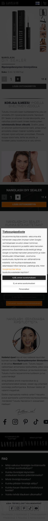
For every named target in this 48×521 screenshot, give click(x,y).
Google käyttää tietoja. (11, 269)
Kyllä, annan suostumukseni (24, 278)
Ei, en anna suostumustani (24, 283)
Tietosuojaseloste (13, 231)
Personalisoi (24, 289)
